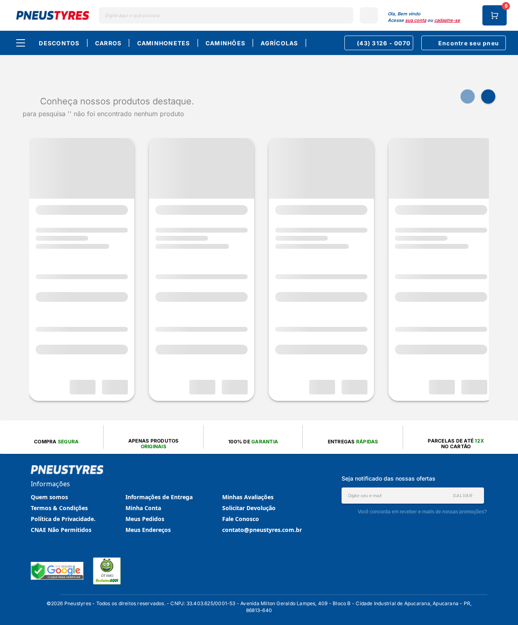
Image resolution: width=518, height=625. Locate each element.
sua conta (415, 20)
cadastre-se (447, 20)
